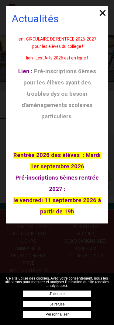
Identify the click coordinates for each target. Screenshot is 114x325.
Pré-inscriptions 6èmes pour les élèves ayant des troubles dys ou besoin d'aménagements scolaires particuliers (59, 94)
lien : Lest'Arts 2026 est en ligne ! (57, 57)
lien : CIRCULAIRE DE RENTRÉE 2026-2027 (56, 39)
